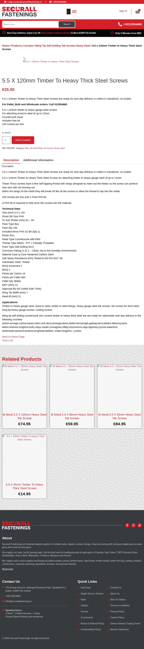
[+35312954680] (120, 24)
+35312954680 (132, 24)
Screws (28, 45)
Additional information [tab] (38, 160)
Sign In (123, 11)
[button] (24, 58)
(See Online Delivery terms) (55, 33)
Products (16, 45)
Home (5, 45)
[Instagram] (133, 525)
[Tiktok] (139, 525)
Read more (7, 569)
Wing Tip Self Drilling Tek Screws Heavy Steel (62, 45)
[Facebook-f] (127, 525)
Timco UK (7, 340)
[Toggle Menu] (74, 11)
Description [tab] (11, 160)
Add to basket (23, 140)
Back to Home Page (13, 336)
